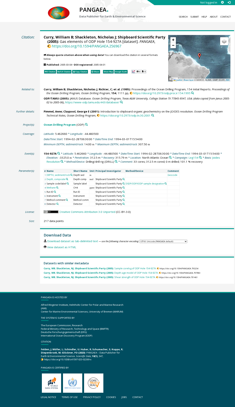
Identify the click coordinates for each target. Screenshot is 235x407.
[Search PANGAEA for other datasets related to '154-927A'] (58, 153)
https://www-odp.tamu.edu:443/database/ (92, 102)
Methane (51, 187)
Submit (194, 16)
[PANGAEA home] (59, 9)
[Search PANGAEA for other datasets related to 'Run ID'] (55, 192)
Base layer (189, 79)
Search (183, 16)
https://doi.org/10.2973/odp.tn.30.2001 (125, 115)
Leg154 (193, 157)
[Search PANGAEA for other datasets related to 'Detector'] (57, 204)
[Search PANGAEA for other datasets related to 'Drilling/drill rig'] (116, 161)
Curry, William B (58, 37)
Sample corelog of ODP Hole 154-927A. (100, 268)
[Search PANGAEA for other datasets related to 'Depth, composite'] (67, 179)
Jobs (124, 397)
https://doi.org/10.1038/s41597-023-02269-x (67, 359)
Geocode (172, 175)
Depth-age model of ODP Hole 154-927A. (101, 272)
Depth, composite (56, 179)
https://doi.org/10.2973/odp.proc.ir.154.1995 (161, 93)
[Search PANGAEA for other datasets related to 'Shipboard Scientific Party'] (123, 179)
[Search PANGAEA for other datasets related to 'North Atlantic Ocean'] (170, 157)
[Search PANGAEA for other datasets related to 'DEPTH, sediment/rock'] (71, 175)
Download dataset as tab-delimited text (72, 241)
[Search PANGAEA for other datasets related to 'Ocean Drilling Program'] (86, 124)
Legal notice (48, 397)
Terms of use (70, 397)
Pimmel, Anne (53, 111)
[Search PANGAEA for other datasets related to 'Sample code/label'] (68, 183)
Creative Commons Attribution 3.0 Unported (87, 212)
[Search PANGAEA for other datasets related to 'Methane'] (57, 187)
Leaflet (179, 79)
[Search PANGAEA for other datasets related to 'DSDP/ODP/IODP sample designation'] (165, 183)
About (214, 16)
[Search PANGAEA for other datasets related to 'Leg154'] (200, 157)
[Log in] (229, 2)
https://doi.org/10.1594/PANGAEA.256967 (86, 46)
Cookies (111, 397)
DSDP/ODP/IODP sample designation (145, 183)
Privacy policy (92, 397)
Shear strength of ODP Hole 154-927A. (100, 277)
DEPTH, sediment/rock (58, 175)
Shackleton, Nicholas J (95, 37)
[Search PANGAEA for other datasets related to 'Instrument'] (59, 196)
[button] (199, 56)
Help (204, 16)
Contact (225, 16)
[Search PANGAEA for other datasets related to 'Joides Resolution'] (62, 161)
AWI (227, 79)
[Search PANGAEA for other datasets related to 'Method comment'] (67, 200)
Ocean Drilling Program (60, 124)
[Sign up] (222, 2)
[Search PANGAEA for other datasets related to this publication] (192, 93)
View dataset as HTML (61, 247)
